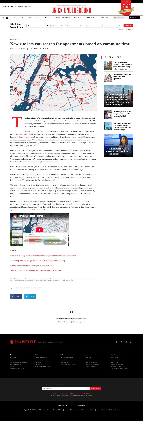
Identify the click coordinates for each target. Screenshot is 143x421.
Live (37, 17)
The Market (13, 358)
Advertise (78, 17)
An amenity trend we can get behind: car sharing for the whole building (37, 260)
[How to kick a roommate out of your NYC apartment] (108, 77)
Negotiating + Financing (17, 369)
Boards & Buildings (62, 17)
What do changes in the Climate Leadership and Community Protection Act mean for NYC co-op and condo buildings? (118, 99)
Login (91, 410)
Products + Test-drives (92, 364)
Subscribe (95, 388)
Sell (30, 17)
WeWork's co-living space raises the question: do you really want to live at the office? (43, 256)
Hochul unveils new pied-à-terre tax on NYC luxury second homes (118, 151)
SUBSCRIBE (134, 18)
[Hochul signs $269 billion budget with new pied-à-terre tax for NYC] (108, 114)
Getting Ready (64, 362)
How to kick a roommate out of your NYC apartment (122, 76)
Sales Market (15, 39)
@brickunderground (64, 322)
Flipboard (20, 6)
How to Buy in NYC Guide (17, 371)
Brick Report (91, 17)
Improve (47, 17)
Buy (15, 17)
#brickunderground (78, 322)
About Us (104, 17)
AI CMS (117, 410)
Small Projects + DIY (116, 360)
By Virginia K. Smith (17, 49)
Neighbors (88, 358)
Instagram (15, 6)
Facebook (8, 6)
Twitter (12, 6)
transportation (37, 288)
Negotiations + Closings (68, 360)
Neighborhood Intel (91, 362)
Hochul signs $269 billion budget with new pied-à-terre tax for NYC (122, 114)
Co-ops (12, 366)
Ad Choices (82, 410)
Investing (12, 360)
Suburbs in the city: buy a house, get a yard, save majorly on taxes (35, 270)
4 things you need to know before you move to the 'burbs (32, 265)
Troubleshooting (91, 366)
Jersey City (19, 288)
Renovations (114, 362)
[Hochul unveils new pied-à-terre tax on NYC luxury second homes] (118, 145)
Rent (22, 17)
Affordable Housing (16, 364)
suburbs (27, 288)
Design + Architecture (117, 364)
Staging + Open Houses (67, 358)
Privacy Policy (57, 410)
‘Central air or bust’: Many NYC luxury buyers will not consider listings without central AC (122, 65)
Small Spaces (114, 358)
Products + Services (116, 366)
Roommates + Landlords (42, 360)
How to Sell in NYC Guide (68, 364)
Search (128, 25)
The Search (38, 364)
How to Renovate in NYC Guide (119, 369)
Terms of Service (70, 410)
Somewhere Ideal (26, 134)
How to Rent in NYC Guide (42, 366)
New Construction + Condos (18, 362)
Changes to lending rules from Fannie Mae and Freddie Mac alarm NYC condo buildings (122, 126)
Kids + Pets (89, 360)
